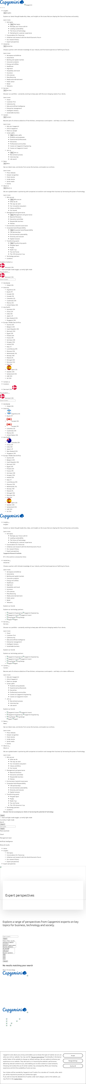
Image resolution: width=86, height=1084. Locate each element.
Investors (8, 990)
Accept (73, 1055)
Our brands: (6, 1016)
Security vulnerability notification (14, 999)
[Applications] (9, 950)
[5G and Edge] (9, 948)
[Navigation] (4, 7)
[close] (2, 7)
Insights (8, 13)
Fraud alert (9, 1005)
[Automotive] (9, 944)
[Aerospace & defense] (9, 942)
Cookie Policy (18, 1079)
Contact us (12, 1044)
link (5, 13)
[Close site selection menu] (9, 272)
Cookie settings (10, 1001)
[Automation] (9, 951)
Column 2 (8, 1048)
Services (8, 90)
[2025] (4, 956)
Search (2, 815)
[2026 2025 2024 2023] (4, 959)
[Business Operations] (9, 947)
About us (9, 188)
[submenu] (8, 522)
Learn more (6, 20)
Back (12, 24)
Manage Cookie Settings (37, 1057)
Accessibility (9, 994)
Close (3, 824)
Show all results (5, 845)
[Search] (0, 7)
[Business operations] (9, 953)
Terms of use (9, 992)
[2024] (4, 957)
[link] (16, 5)
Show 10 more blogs (9, 970)
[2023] (4, 959)
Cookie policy (9, 1003)
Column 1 (8, 1029)
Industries (9, 46)
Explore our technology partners (13, 609)
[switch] (0, 269)
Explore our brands (9, 606)
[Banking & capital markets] (9, 945)
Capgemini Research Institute (12, 553)
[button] (10, 389)
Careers (8, 117)
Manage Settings (72, 1060)
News (8, 163)
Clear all (5, 961)
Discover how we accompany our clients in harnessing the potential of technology (28, 812)
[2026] (4, 954)
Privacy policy (9, 996)
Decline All (73, 1066)
